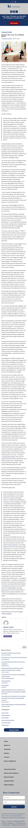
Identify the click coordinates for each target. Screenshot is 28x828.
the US (6, 502)
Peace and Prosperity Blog (7, 720)
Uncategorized (5, 725)
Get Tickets (14, 23)
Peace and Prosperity (11, 773)
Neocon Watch (5, 717)
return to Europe (12, 545)
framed (12, 87)
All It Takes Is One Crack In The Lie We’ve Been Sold (14, 657)
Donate (6, 753)
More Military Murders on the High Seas (11, 653)
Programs (7, 749)
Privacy (3, 821)
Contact (6, 757)
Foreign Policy (7, 456)
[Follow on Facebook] (11, 12)
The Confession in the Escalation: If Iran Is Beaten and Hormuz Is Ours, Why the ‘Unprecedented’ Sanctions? (13, 698)
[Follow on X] (14, 12)
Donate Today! (14, 730)
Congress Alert (5, 712)
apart (8, 413)
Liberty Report (9, 785)
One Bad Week (5, 685)
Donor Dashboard (10, 761)
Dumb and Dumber (6, 681)
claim (5, 276)
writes (10, 487)
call (15, 492)
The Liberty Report (6, 722)
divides (17, 525)
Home (6, 741)
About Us (7, 745)
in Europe (17, 502)
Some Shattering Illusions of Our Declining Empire (13, 704)
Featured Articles (6, 32)
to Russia (17, 66)
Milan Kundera (12, 588)
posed (6, 248)
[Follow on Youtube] (17, 12)
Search (24, 647)
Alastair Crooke (7, 38)
